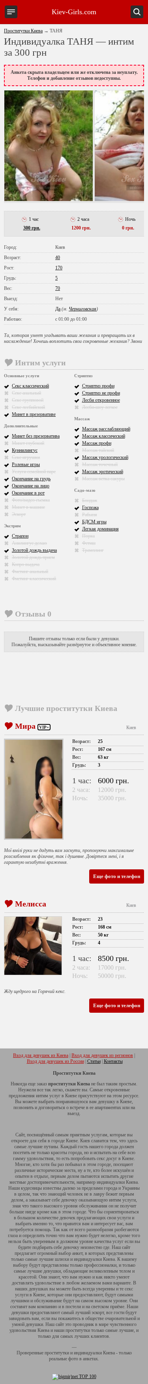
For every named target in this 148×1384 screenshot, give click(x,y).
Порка (88, 536)
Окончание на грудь (31, 478)
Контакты (113, 1061)
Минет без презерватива (36, 436)
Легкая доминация (100, 529)
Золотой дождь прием (33, 557)
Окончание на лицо (30, 486)
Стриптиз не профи (101, 393)
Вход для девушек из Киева (40, 1055)
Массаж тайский (98, 450)
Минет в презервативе (34, 414)
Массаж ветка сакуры (103, 478)
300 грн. (31, 228)
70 (57, 288)
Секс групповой (27, 400)
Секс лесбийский (28, 407)
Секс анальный (26, 393)
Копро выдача (25, 564)
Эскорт (19, 514)
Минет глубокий (28, 443)
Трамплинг (93, 550)
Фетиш (89, 543)
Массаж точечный (100, 464)
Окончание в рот (28, 493)
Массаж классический (103, 436)
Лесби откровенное (101, 400)
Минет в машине (28, 507)
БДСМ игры (94, 522)
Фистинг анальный (30, 571)
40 (57, 257)
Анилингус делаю (29, 543)
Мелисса (30, 903)
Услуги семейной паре (34, 471)
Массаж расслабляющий (106, 429)
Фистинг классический (34, 578)
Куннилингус (24, 450)
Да (57, 309)
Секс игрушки (26, 457)
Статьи (94, 1061)
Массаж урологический (105, 457)
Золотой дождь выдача (34, 550)
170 (58, 268)
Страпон (20, 536)
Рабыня (89, 514)
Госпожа (90, 507)
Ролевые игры (26, 464)
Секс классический (30, 386)
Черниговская (82, 309)
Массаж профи (96, 443)
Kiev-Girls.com (74, 12)
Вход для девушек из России (55, 1061)
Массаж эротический (102, 471)
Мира (25, 726)
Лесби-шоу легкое (100, 407)
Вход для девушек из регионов (102, 1055)
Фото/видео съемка (31, 500)
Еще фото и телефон (116, 876)
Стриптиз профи (98, 386)
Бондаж (89, 500)
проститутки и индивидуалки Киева (80, 1353)
